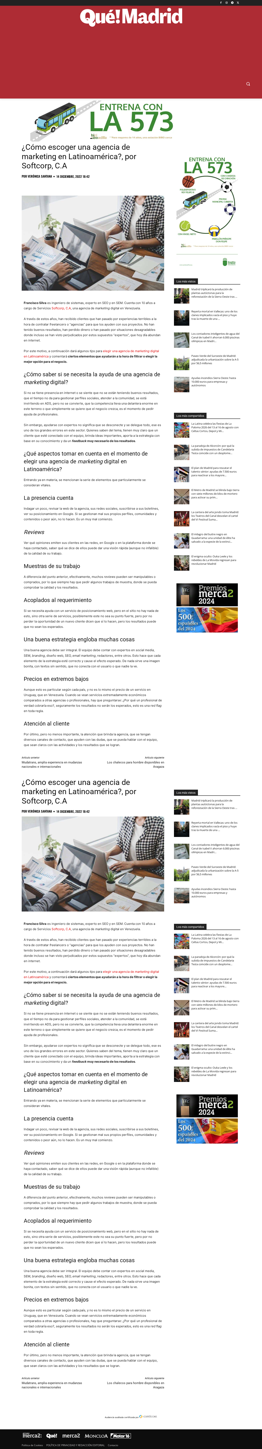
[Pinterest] (45, 185)
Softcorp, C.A (61, 308)
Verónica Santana (40, 176)
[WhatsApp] (54, 185)
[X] (238, 3)
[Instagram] (226, 3)
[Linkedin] (73, 185)
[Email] (82, 185)
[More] (92, 185)
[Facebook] (221, 3)
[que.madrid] (131, 18)
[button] (248, 84)
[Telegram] (232, 3)
